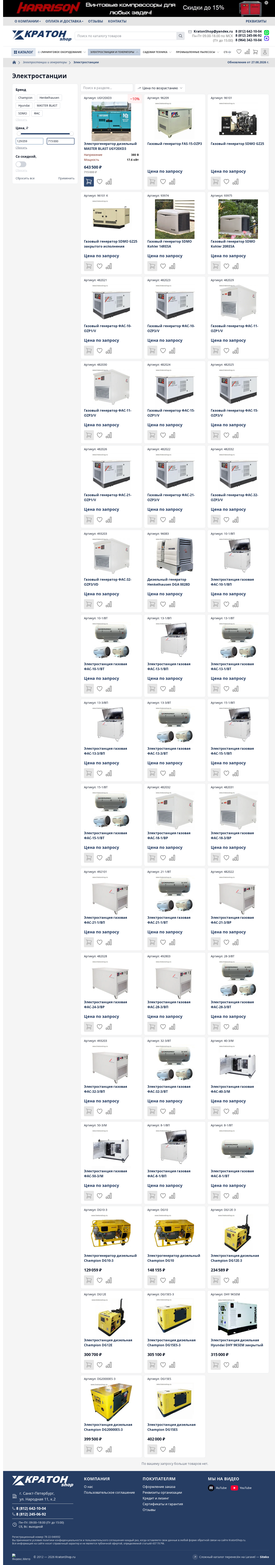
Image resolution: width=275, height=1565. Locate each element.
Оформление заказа (159, 1486)
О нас (88, 1486)
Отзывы (95, 21)
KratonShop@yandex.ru (213, 31)
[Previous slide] (39, 52)
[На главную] (41, 36)
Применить (66, 178)
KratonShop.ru (65, 1557)
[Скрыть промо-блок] (266, 3)
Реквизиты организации (162, 1492)
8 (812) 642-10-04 (248, 31)
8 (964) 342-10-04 (248, 40)
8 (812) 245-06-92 (248, 35)
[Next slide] (229, 52)
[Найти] (180, 36)
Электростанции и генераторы (45, 62)
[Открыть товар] (111, 142)
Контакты (117, 21)
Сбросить (21, 119)
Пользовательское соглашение (109, 1492)
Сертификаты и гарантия (163, 1504)
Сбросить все (25, 178)
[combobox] (130, 36)
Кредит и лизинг (156, 1498)
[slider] (19, 134)
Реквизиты (256, 21)
